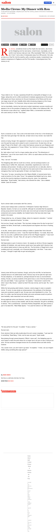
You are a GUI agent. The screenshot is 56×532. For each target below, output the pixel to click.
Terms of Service (29, 468)
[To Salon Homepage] (6, 2)
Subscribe (47, 2)
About (29, 458)
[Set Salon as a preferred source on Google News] (44, 45)
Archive (29, 472)
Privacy (29, 464)
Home (29, 456)
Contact (29, 462)
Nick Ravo (5, 16)
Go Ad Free (29, 476)
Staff (29, 460)
